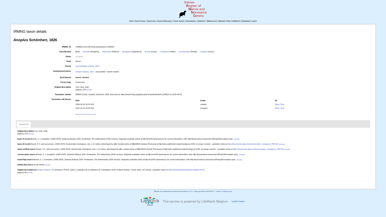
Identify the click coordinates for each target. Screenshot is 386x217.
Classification (65, 52)
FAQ (228, 21)
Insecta (148, 52)
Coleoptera (164, 52)
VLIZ (191, 191)
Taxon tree (151, 21)
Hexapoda (126, 52)
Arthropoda (106, 52)
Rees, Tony (279, 104)
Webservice (212, 21)
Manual (222, 21)
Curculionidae (184, 52)
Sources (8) (23, 124)
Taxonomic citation (63, 94)
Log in (254, 21)
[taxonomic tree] (81, 114)
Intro (131, 21)
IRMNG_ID (66, 47)
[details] (89, 90)
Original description (62, 87)
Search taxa (140, 21)
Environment (65, 77)
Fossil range (65, 82)
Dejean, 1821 (85, 72)
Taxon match (178, 21)
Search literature (164, 21)
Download (246, 21)
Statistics (201, 21)
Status (68, 56)
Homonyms (191, 21)
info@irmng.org (226, 191)
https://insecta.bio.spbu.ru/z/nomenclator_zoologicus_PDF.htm (253, 144)
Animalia (86, 52)
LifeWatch (235, 21)
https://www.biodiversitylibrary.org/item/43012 (186, 170)
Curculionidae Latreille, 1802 (87, 66)
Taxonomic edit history (61, 99)
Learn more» (238, 201)
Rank (68, 61)
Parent (68, 66)
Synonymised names (62, 71)
